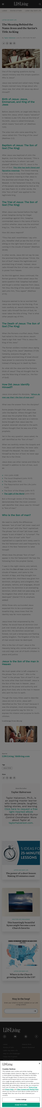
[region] (21, 1084)
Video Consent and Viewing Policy (28, 1089)
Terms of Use (33, 1087)
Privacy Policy (9, 1089)
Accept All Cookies (21, 1105)
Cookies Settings (21, 1099)
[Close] (39, 1063)
